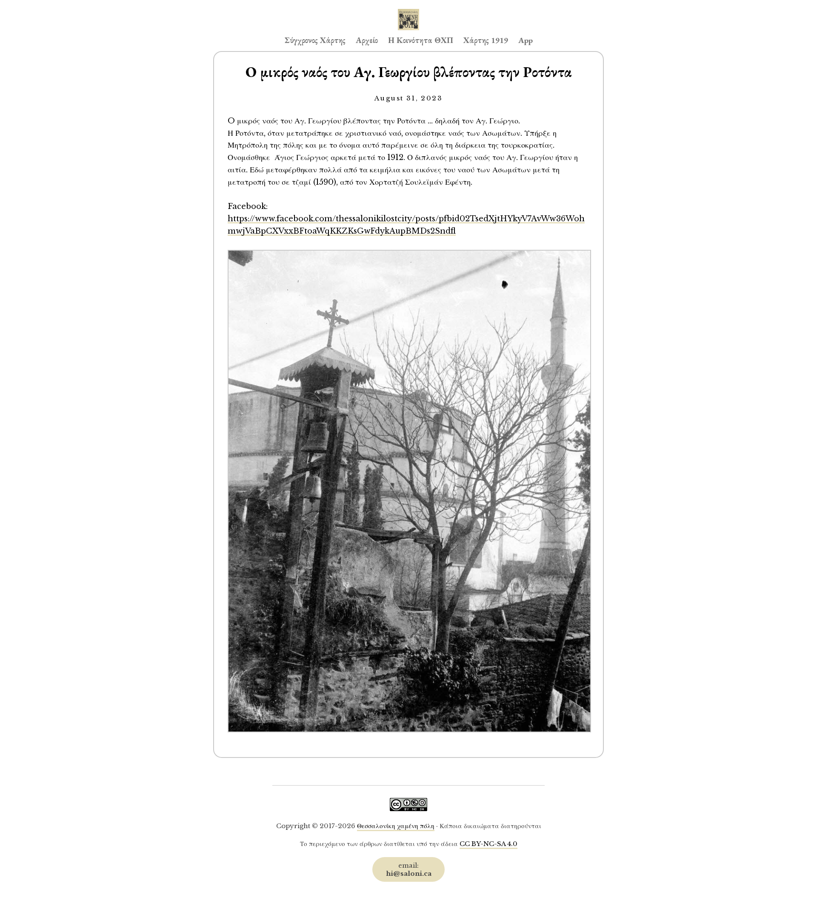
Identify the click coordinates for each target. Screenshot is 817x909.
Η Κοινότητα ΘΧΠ (420, 40)
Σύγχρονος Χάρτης (315, 40)
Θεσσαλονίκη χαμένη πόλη (395, 826)
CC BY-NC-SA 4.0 (488, 844)
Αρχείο (367, 40)
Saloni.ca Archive (408, 11)
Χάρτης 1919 (485, 40)
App (525, 40)
